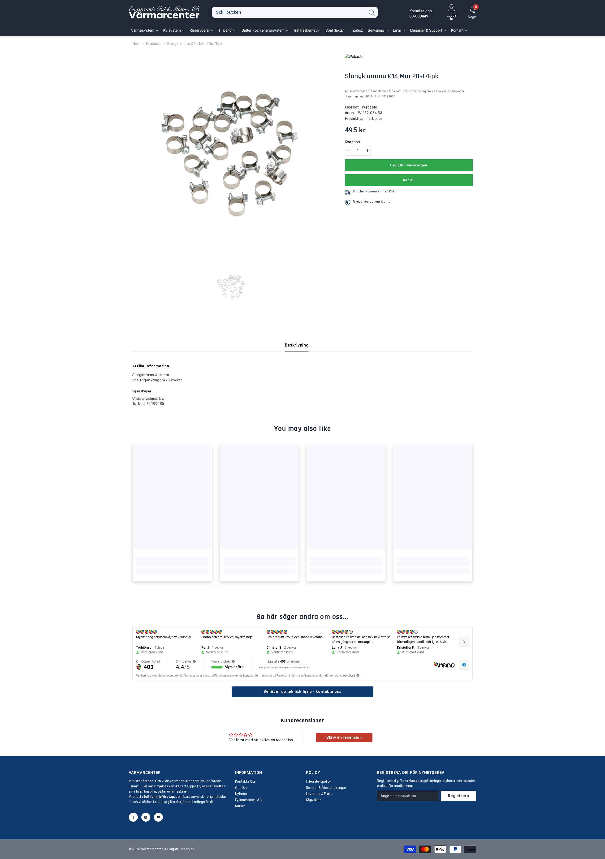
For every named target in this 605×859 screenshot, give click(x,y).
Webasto (369, 107)
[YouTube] (158, 817)
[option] (231, 153)
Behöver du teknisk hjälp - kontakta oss (302, 691)
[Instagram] (145, 817)
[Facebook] (133, 817)
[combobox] (289, 12)
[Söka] (295, 12)
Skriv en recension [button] (344, 737)
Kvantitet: (353, 142)
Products (154, 43)
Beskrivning (296, 345)
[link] (172, 563)
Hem (136, 43)
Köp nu (409, 180)
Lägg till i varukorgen (408, 165)
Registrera (458, 796)
